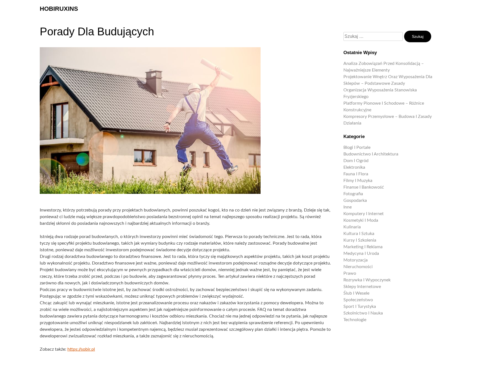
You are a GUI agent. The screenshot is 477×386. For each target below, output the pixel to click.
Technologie (354, 320)
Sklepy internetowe (362, 286)
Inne (347, 207)
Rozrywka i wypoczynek (367, 280)
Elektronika (354, 167)
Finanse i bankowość (363, 187)
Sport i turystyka (359, 306)
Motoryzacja (355, 260)
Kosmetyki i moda (360, 220)
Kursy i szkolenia (359, 240)
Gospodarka (355, 200)
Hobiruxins (59, 8)
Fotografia (353, 194)
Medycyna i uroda (361, 253)
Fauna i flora (355, 174)
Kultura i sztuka (358, 233)
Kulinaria (352, 227)
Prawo (349, 273)
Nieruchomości (358, 267)
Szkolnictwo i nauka (363, 313)
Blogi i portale (356, 147)
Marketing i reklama (363, 247)
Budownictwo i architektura (370, 154)
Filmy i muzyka (357, 180)
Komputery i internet (363, 213)
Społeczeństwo (358, 300)
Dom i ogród (356, 160)
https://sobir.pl (81, 349)
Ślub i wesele (356, 293)
